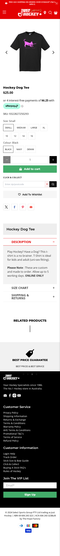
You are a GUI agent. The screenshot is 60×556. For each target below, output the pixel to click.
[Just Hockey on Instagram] (14, 396)
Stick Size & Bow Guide (16, 460)
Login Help (9, 453)
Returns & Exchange (14, 419)
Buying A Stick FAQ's (14, 467)
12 (15, 135)
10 (7, 135)
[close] (56, 3)
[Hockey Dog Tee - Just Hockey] (30, 50)
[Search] (53, 184)
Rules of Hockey (12, 471)
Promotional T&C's (13, 433)
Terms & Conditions (14, 423)
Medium (21, 127)
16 (31, 135)
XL (44, 127)
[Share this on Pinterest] (23, 207)
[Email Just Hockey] (5, 396)
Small (8, 127)
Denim (30, 149)
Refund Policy (10, 440)
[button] (30, 242)
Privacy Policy (10, 412)
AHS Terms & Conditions (16, 430)
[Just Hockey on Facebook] (10, 396)
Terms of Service (12, 437)
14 (23, 135)
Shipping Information (15, 416)
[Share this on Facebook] (14, 207)
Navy (19, 149)
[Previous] (6, 52)
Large (34, 127)
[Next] (53, 52)
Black (8, 149)
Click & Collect (11, 464)
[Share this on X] (6, 207)
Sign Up (30, 494)
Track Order (10, 457)
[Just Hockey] (30, 12)
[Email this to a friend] (31, 207)
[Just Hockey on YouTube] (19, 396)
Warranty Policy (12, 426)
